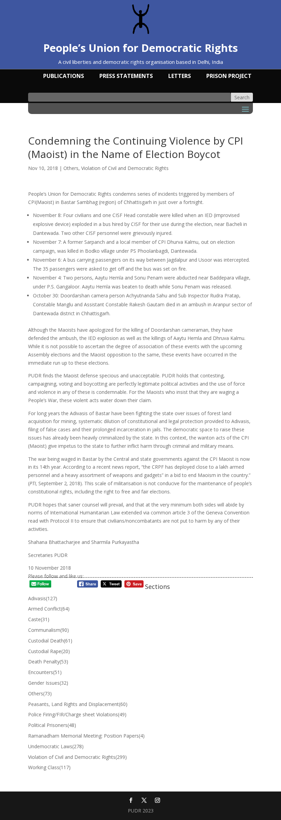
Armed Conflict (49, 608)
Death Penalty (48, 661)
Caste (38, 619)
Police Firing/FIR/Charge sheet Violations (77, 714)
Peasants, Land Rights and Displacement (77, 704)
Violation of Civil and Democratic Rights (125, 168)
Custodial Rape (49, 651)
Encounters (45, 672)
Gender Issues (48, 683)
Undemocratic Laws (56, 746)
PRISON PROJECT (229, 76)
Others (70, 168)
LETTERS (179, 76)
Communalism (48, 630)
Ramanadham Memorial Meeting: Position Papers (86, 735)
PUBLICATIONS (63, 76)
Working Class (49, 767)
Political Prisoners (52, 725)
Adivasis (42, 598)
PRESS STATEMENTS (126, 76)
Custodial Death (50, 640)
